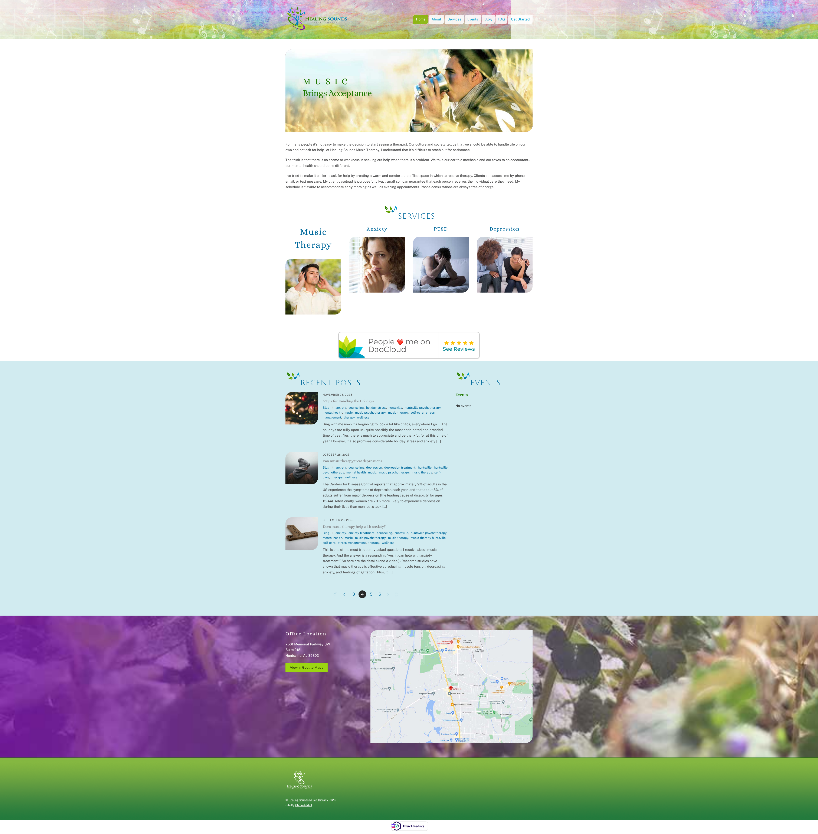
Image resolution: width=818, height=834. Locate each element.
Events (472, 19)
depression (374, 467)
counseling (356, 407)
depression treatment (399, 467)
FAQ (501, 19)
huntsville (395, 407)
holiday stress (376, 407)
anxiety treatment (361, 533)
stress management (352, 542)
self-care (417, 412)
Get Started (520, 19)
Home (420, 19)
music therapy (398, 412)
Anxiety (377, 229)
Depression (505, 229)
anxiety (341, 407)
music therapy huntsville (428, 538)
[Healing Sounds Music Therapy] (317, 29)
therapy (349, 417)
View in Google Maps (306, 667)
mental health (332, 412)
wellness (363, 417)
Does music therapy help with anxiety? (354, 526)
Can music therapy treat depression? (352, 461)
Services (454, 19)
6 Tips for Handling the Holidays (348, 401)
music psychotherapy (370, 412)
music (348, 412)
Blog (488, 19)
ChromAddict (303, 805)
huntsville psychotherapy (423, 407)
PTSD (441, 229)
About (436, 19)
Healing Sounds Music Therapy (308, 800)
